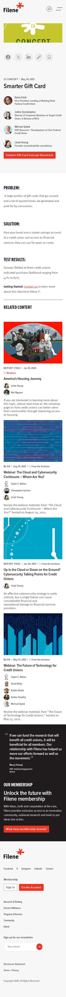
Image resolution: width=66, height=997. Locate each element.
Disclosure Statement (14, 964)
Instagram (26, 868)
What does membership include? (26, 829)
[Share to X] (18, 57)
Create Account (31, 887)
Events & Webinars (12, 908)
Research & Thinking (13, 902)
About (6, 926)
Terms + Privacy (11, 970)
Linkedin (38, 868)
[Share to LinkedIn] (28, 57)
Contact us (31, 286)
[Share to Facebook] (8, 57)
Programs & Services (13, 914)
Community (9, 920)
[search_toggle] (49, 9)
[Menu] (59, 9)
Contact (49, 868)
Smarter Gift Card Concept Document (29, 155)
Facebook (8, 868)
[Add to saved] (49, 57)
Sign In (10, 887)
